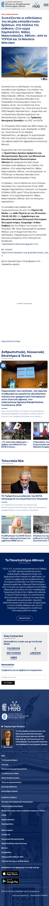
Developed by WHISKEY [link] (39, 895)
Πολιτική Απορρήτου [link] (20, 895)
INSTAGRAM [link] (14, 652)
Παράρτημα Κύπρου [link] (14, 726)
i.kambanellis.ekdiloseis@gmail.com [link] (19, 244)
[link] (3, 365)
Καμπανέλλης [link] (8, 341)
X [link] (35, 648)
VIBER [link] (13, 657)
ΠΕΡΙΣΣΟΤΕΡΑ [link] (24, 618)
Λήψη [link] (17, 341)
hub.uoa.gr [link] (34, 867)
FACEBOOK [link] (13, 648)
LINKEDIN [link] (35, 652)
